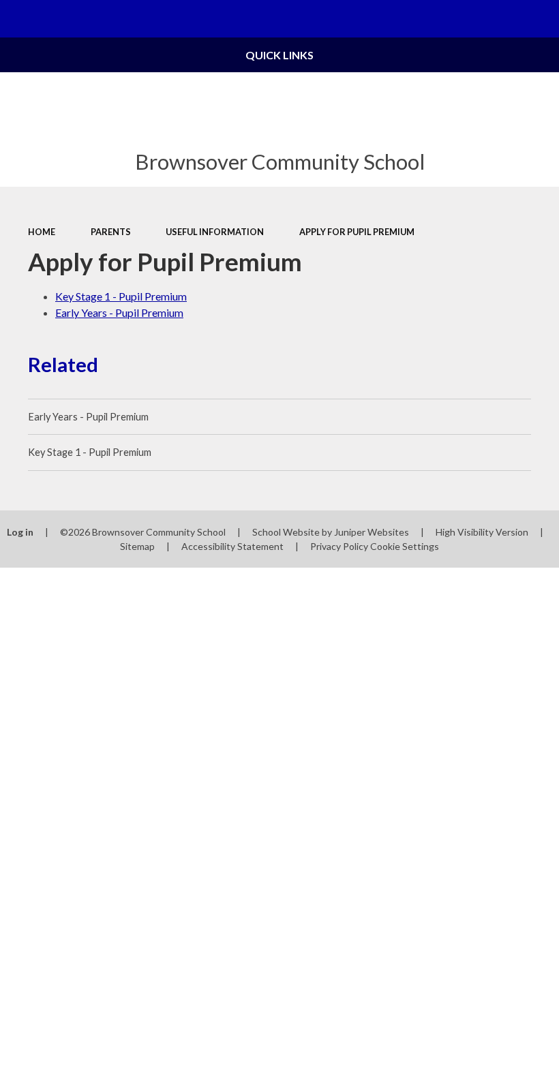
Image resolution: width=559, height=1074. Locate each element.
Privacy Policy (339, 546)
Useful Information (215, 231)
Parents (111, 231)
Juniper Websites (371, 532)
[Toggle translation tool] (503, 18)
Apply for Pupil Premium (356, 231)
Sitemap (137, 546)
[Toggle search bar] (540, 18)
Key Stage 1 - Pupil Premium (121, 296)
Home (41, 231)
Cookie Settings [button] (404, 546)
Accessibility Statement (232, 546)
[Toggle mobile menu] (18, 18)
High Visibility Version (482, 532)
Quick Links (279, 54)
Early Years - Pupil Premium (119, 312)
